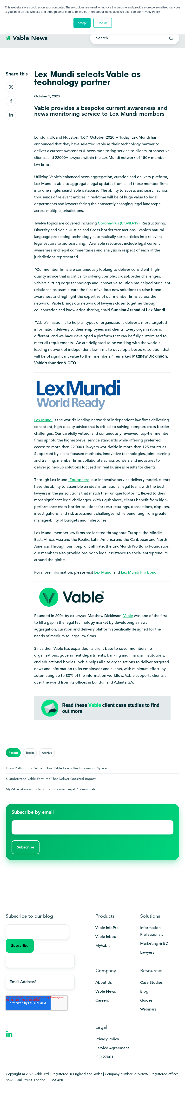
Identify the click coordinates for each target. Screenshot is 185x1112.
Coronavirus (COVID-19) (118, 223)
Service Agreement (112, 1048)
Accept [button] (82, 23)
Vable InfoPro (107, 927)
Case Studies (151, 982)
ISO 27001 (104, 1057)
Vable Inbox (105, 936)
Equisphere (78, 479)
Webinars (148, 1009)
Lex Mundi (103, 572)
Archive (47, 752)
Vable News (105, 991)
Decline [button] (103, 23)
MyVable (103, 945)
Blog (144, 991)
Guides (146, 1000)
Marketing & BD (154, 943)
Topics (30, 752)
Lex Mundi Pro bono (138, 572)
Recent (13, 752)
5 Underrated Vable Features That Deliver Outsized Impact (51, 779)
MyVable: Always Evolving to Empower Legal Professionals (50, 789)
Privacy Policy (107, 1039)
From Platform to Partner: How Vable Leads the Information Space (56, 768)
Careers (102, 1000)
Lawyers (147, 952)
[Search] (171, 38)
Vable (128, 615)
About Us (103, 982)
